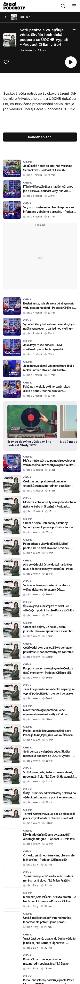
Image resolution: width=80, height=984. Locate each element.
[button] (63, 6)
